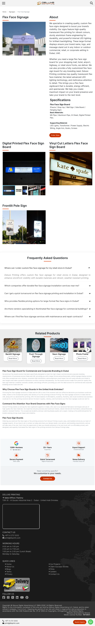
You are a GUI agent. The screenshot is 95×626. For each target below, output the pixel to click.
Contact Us (47, 479)
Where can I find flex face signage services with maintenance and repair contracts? (43, 316)
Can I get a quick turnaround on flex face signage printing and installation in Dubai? (43, 293)
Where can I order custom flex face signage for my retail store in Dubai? (38, 268)
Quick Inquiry (80, 622)
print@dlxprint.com (12, 538)
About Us (10, 567)
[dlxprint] (47, 3)
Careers (53, 571)
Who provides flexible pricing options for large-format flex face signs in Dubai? (41, 301)
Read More (13, 358)
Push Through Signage (36, 355)
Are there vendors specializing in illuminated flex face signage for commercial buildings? (46, 309)
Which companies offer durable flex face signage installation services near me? (41, 285)
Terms (9, 571)
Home (4, 12)
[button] (43, 169)
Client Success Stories (59, 567)
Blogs (8, 569)
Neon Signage (59, 354)
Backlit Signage (13, 354)
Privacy (9, 574)
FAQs (52, 569)
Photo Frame (82, 354)
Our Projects (55, 564)
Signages (12, 12)
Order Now (55, 135)
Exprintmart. (22, 609)
